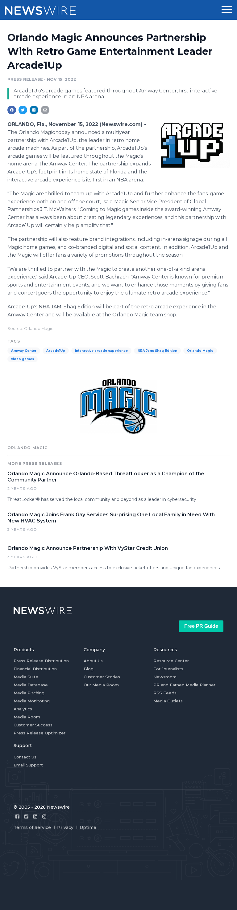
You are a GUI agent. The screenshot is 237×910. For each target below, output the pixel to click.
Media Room (27, 716)
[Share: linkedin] (34, 110)
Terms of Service (32, 827)
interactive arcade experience (101, 351)
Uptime (88, 827)
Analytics (23, 708)
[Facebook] (17, 816)
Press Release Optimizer (39, 732)
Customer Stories (102, 676)
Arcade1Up (55, 351)
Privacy (65, 827)
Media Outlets (168, 700)
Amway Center (23, 351)
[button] (227, 10)
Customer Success (33, 724)
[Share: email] (45, 110)
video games (22, 359)
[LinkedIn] (35, 816)
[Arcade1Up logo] (195, 144)
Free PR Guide (201, 626)
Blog (89, 668)
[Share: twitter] (23, 110)
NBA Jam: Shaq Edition (157, 351)
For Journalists (168, 668)
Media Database (31, 684)
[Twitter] (26, 816)
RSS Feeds (165, 692)
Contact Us (25, 756)
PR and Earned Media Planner (184, 684)
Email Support (28, 764)
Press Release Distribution (41, 660)
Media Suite (26, 676)
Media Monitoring (32, 700)
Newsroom (165, 676)
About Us (93, 660)
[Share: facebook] (12, 110)
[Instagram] (44, 816)
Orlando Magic (200, 351)
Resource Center (171, 660)
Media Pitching (29, 692)
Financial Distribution (35, 668)
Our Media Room (101, 684)
